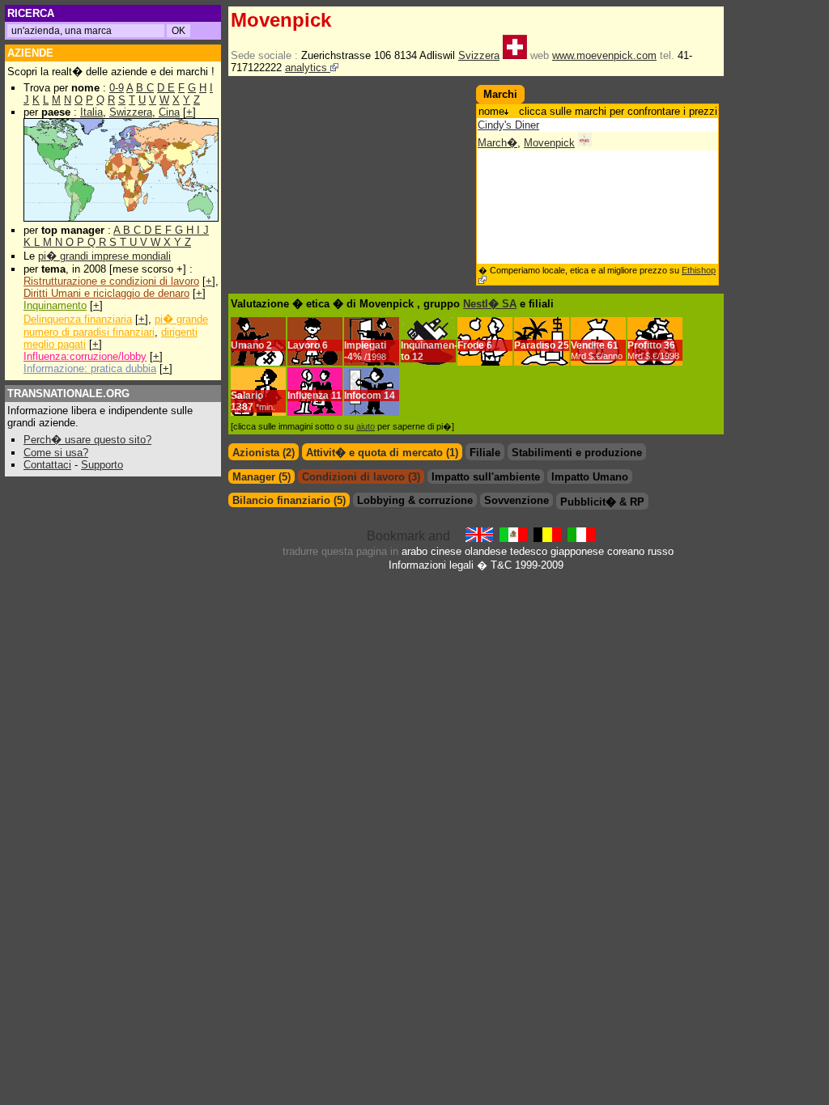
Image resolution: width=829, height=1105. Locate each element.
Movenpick (549, 143)
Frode (470, 345)
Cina (169, 112)
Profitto (644, 345)
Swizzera (130, 112)
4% (366, 356)
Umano (247, 345)
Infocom (362, 395)
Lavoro (303, 345)
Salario (247, 395)
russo (661, 551)
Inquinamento (55, 305)
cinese (446, 551)
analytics (307, 67)
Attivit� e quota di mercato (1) (382, 453)
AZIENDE (30, 53)
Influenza (308, 395)
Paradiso (534, 345)
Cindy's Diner (508, 125)
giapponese (577, 551)
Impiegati (365, 345)
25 (563, 345)
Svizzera (479, 55)
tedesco (528, 551)
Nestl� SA (490, 304)
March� (497, 143)
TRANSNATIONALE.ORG (68, 393)
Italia (91, 112)
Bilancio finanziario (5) (289, 500)
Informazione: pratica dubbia (89, 368)
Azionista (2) (263, 453)
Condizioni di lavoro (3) (361, 477)
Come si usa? (55, 453)
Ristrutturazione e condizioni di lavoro (111, 281)
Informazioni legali (431, 565)
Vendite (588, 345)
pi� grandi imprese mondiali (104, 256)
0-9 (116, 88)
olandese (486, 551)
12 (417, 356)
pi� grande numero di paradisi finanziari (115, 325)
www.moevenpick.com (604, 55)
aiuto (365, 426)
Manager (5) (261, 477)
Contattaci (47, 465)
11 (336, 395)
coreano (625, 551)
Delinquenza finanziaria (77, 319)
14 (389, 395)
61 (597, 350)
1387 (253, 407)
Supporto (102, 465)
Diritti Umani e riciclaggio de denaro (106, 293)
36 (653, 350)
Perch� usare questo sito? (87, 440)
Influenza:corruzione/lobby (85, 356)
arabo (414, 551)
